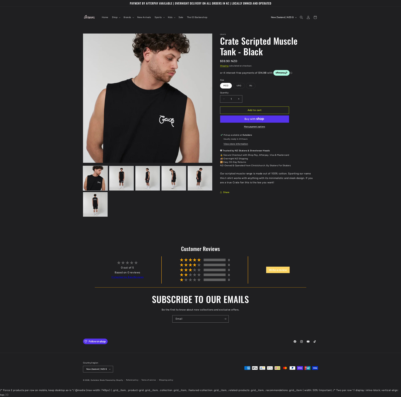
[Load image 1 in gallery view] (95, 178)
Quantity (224, 92)
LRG (241, 86)
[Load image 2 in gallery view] (121, 178)
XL (252, 86)
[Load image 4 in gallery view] (173, 178)
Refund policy (132, 380)
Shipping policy (166, 380)
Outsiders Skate (98, 380)
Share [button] (226, 192)
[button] (116, 17)
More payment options (254, 126)
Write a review (278, 270)
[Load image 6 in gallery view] (95, 204)
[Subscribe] (225, 319)
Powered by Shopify (114, 380)
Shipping (224, 66)
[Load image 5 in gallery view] (200, 178)
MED (226, 85)
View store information (236, 143)
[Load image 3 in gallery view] (147, 178)
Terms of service (148, 380)
